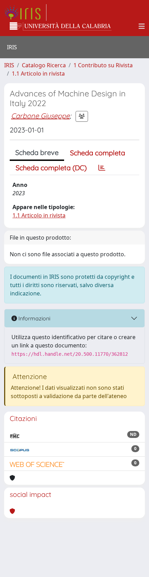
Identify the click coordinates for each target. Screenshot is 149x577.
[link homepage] (25, 12)
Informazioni (33, 318)
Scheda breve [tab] (37, 152)
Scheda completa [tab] (97, 152)
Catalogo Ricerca (44, 65)
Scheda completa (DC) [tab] (51, 167)
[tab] (102, 168)
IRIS (9, 65)
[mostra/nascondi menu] (142, 26)
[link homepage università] (60, 26)
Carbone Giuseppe (40, 115)
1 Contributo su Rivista (103, 65)
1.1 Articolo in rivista (38, 73)
